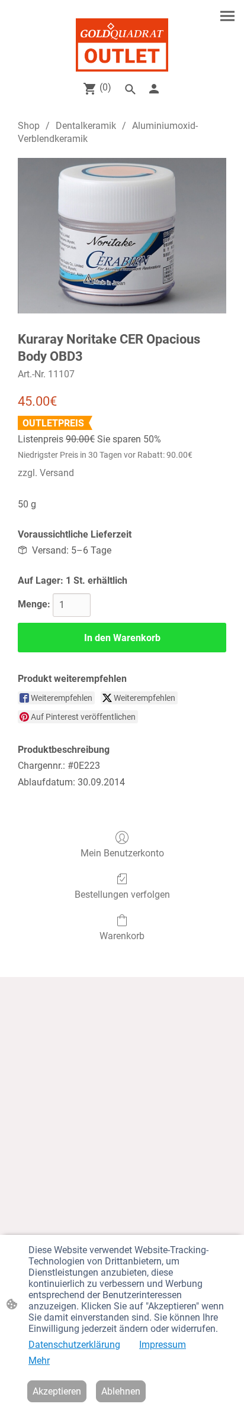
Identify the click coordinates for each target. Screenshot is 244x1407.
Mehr (39, 1360)
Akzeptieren (57, 1391)
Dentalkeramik (86, 125)
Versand (57, 472)
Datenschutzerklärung (74, 1344)
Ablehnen (120, 1391)
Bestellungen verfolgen (122, 894)
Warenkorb (122, 936)
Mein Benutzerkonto (122, 853)
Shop (29, 125)
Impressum (162, 1344)
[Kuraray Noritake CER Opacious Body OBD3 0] (122, 236)
